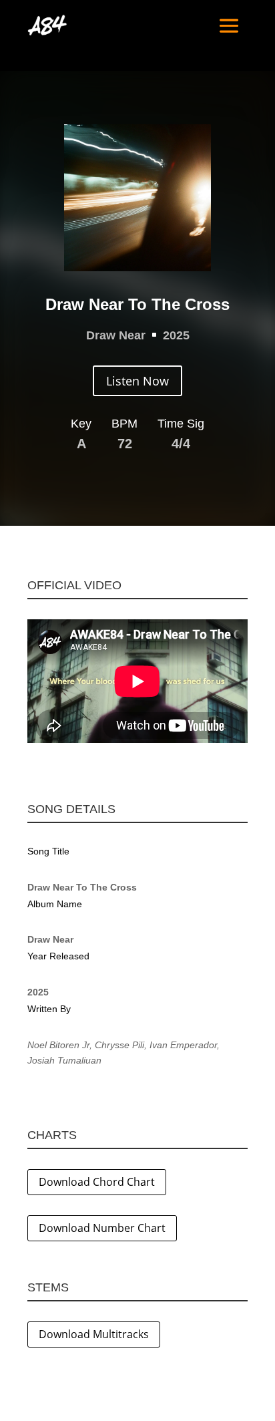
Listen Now (137, 381)
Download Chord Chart (97, 1181)
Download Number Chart (102, 1228)
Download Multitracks (94, 1334)
